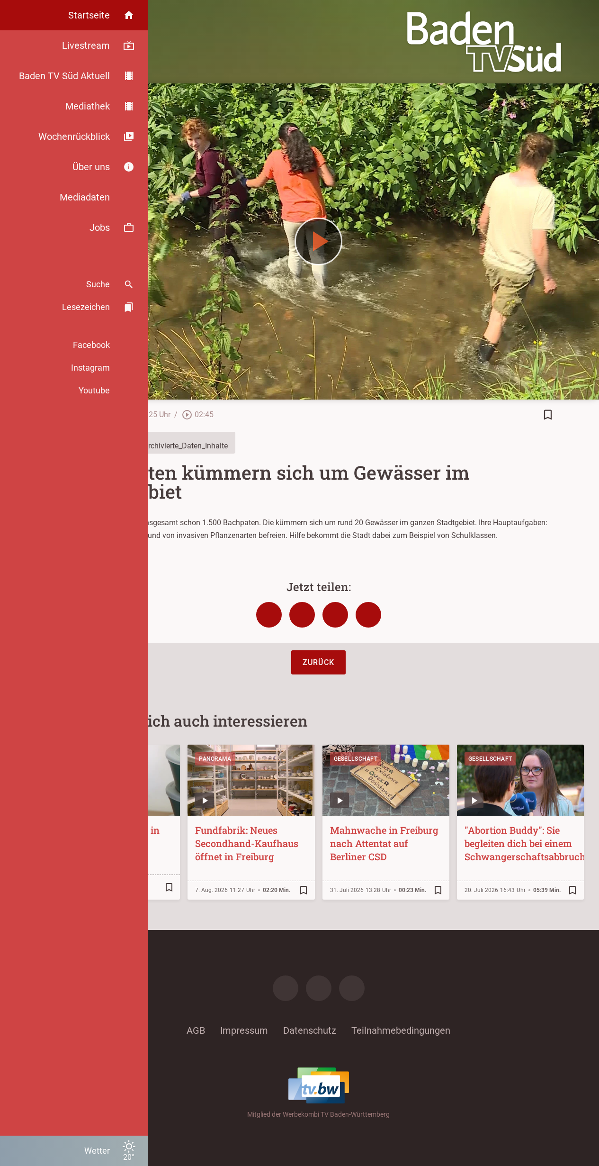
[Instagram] (318, 988)
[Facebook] (285, 988)
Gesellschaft (356, 759)
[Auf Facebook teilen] (269, 615)
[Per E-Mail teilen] (368, 615)
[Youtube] (352, 988)
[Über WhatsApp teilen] (335, 615)
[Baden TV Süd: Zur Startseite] (484, 41)
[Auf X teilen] (302, 615)
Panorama (215, 759)
